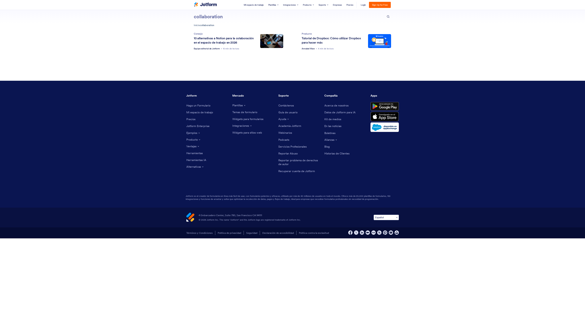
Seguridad (251, 232)
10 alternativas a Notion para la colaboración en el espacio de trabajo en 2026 (224, 40)
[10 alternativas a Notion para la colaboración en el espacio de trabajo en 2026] (271, 41)
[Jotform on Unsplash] (397, 232)
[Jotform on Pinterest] (385, 232)
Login (363, 5)
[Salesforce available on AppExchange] (384, 127)
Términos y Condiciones (199, 232)
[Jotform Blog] (373, 232)
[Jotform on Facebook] (350, 232)
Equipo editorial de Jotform (207, 48)
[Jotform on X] (356, 232)
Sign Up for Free (380, 5)
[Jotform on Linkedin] (362, 232)
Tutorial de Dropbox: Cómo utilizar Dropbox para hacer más (331, 40)
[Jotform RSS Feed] (379, 232)
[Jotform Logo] (205, 4)
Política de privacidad (229, 232)
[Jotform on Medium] (368, 232)
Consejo (198, 33)
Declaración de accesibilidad (278, 232)
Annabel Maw (308, 48)
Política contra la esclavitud (314, 232)
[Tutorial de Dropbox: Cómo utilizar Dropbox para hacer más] (379, 41)
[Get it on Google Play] (384, 106)
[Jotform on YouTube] (391, 232)
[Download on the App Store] (384, 116)
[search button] (388, 17)
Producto (307, 33)
